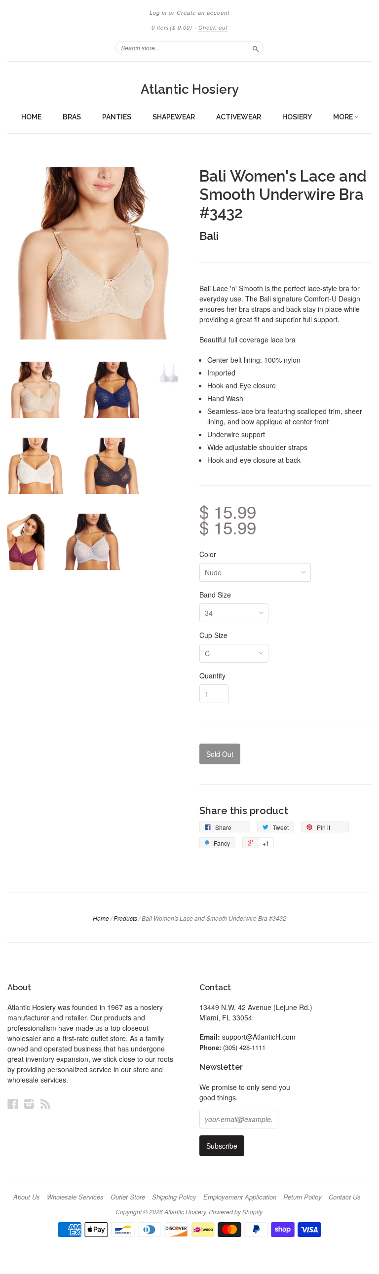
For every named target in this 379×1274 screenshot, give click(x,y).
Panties (116, 117)
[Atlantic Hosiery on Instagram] (29, 1103)
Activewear (238, 117)
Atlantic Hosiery (190, 89)
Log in (158, 12)
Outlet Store (128, 1197)
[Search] (256, 47)
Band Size (215, 595)
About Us (26, 1197)
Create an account (203, 12)
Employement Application (239, 1197)
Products (125, 918)
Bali (209, 235)
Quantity (212, 675)
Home (31, 117)
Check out (212, 27)
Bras (72, 117)
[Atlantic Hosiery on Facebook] (12, 1103)
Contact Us (345, 1197)
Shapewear (173, 117)
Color (207, 554)
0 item (172, 27)
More (343, 117)
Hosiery (297, 117)
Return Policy (302, 1197)
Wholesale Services (75, 1197)
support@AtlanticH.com (259, 1037)
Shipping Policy (174, 1197)
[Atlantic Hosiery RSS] (45, 1103)
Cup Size (213, 635)
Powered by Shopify (235, 1211)
